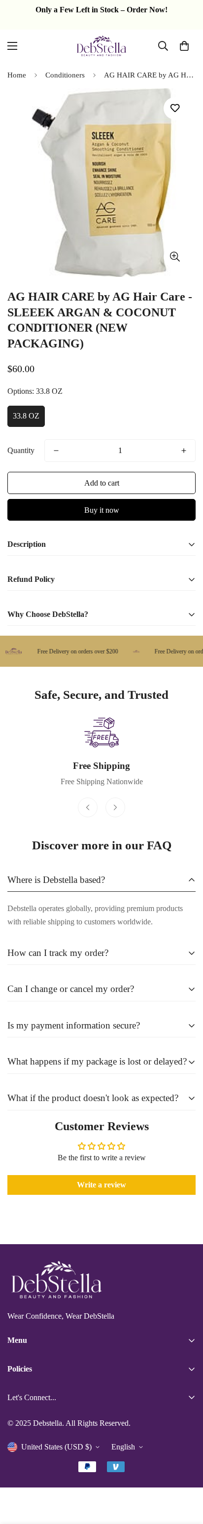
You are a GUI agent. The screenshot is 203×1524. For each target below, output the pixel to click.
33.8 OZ (26, 416)
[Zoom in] (175, 257)
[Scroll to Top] (185, 1472)
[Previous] (88, 807)
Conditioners (65, 75)
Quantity (20, 450)
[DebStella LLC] (101, 46)
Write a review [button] (101, 1185)
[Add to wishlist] (175, 108)
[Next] (115, 807)
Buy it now (101, 510)
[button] (184, 46)
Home (16, 75)
